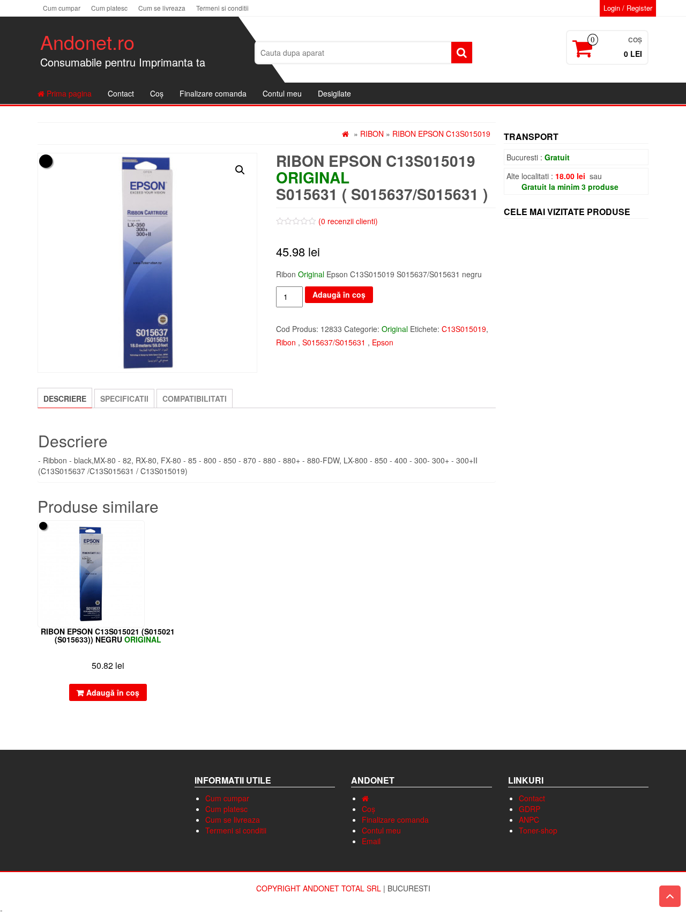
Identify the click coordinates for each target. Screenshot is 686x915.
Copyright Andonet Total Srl (319, 888)
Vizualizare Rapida (173, 536)
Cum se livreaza (161, 7)
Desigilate (334, 93)
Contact (121, 93)
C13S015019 (464, 328)
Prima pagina (68, 93)
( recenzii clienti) (348, 221)
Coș (156, 93)
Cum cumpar (61, 7)
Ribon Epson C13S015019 (441, 133)
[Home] (365, 798)
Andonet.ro (87, 41)
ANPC (529, 819)
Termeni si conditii (222, 7)
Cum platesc (109, 7)
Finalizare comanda (213, 93)
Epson (382, 342)
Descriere (64, 398)
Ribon (372, 133)
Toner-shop (538, 830)
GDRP (529, 808)
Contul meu (282, 93)
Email (371, 841)
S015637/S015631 (334, 342)
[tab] (65, 398)
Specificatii (124, 398)
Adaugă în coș (339, 294)
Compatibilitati (194, 398)
